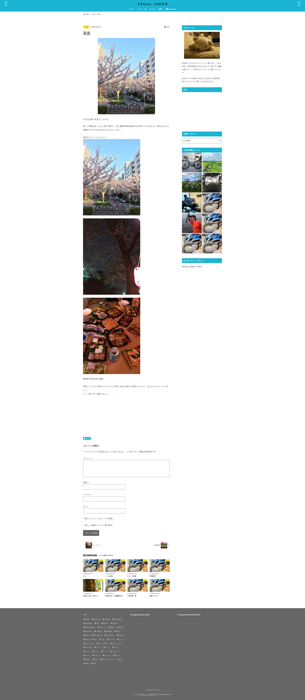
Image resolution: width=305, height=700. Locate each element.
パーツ (139, 9)
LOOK (121, 627)
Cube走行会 (118, 619)
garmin (115, 623)
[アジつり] (192, 223)
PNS (118, 631)
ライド (131, 9)
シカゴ (116, 647)
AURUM (107, 619)
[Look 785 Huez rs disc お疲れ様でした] (192, 183)
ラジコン (153, 9)
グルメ (99, 647)
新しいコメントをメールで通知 (99, 518)
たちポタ (112, 639)
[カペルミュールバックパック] (212, 183)
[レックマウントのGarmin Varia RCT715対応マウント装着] (212, 162)
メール (87, 494)
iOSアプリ (102, 627)
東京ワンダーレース (108, 659)
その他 (86, 27)
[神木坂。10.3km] (192, 243)
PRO (87, 635)
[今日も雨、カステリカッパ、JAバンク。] (212, 203)
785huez (97, 619)
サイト (86, 506)
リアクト (97, 655)
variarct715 (110, 635)
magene (99, 631)
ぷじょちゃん (90, 643)
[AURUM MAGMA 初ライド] (192, 162)
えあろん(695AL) (91, 639)
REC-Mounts (97, 635)
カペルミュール (117, 643)
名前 (86, 482)
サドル (107, 647)
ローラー (108, 655)
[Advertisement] (103, 412)
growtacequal (90, 627)
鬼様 (94, 663)
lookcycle (89, 631)
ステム (88, 651)
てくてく (122, 639)
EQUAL (106, 623)
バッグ (96, 651)
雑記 (160, 9)
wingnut (121, 635)
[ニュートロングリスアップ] (212, 243)
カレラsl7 (89, 647)
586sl (87, 619)
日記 (95, 659)
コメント (88, 458)
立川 (120, 659)
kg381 (113, 627)
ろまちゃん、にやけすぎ (152, 4)
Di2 (98, 623)
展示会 (88, 659)
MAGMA (109, 631)
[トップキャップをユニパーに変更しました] (192, 203)
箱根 (87, 663)
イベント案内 (103, 643)
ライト (88, 655)
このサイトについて (153, 690)
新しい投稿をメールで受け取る (99, 525)
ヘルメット (115, 651)
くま (102, 639)
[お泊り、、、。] (212, 223)
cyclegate (89, 623)
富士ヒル (118, 655)
